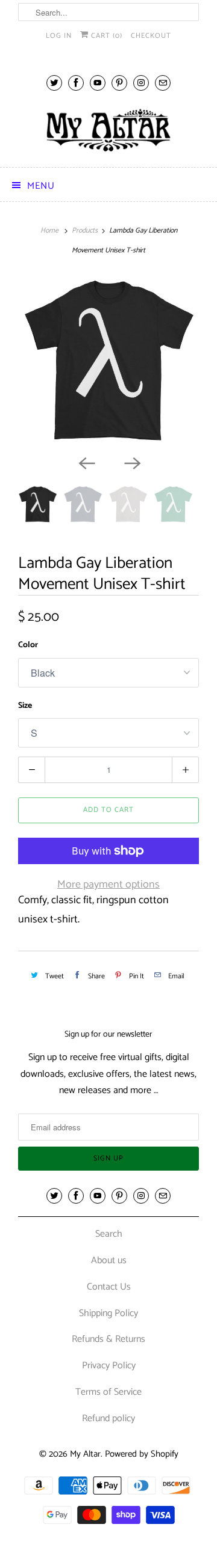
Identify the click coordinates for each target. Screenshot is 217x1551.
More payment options (108, 885)
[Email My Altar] (163, 82)
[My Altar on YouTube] (97, 82)
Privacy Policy (109, 1366)
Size (25, 706)
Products (85, 230)
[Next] (131, 462)
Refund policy (108, 1418)
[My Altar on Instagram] (141, 82)
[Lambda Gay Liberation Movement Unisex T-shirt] (108, 362)
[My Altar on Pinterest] (119, 82)
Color (28, 645)
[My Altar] (108, 130)
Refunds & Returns (108, 1339)
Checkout (151, 35)
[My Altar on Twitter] (54, 82)
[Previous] (85, 462)
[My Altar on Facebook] (76, 82)
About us (109, 1260)
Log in (59, 35)
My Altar (85, 1453)
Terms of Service (108, 1392)
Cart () (105, 35)
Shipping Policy (108, 1313)
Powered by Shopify (141, 1453)
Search (108, 1234)
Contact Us (109, 1287)
